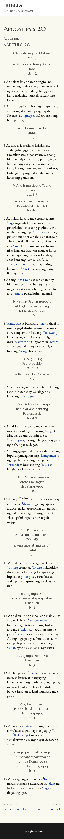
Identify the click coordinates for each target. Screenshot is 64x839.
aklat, (20, 634)
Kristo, (54, 341)
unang (18, 293)
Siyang (37, 567)
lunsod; (13, 464)
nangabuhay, (17, 264)
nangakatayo (37, 620)
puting (12, 567)
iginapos (28, 115)
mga (10, 223)
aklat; (24, 629)
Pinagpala (13, 323)
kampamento (49, 455)
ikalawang (49, 332)
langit (28, 576)
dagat (32, 673)
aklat (51, 783)
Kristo (26, 268)
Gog (48, 430)
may (42, 323)
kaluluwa (40, 232)
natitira (22, 279)
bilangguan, (28, 396)
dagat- (27, 503)
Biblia (13, 5)
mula (45, 464)
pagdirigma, (16, 440)
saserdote (21, 341)
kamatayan (26, 726)
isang (22, 350)
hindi (47, 778)
